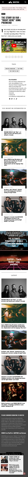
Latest (3, 13)
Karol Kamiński (13, 79)
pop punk (20, 68)
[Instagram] (14, 99)
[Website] (16, 99)
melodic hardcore (10, 68)
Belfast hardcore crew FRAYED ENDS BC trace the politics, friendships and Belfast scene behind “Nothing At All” (13, 404)
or (13, 433)
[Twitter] (12, 57)
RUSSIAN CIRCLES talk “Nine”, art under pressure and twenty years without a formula (12, 133)
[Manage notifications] (24, 473)
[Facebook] (6, 57)
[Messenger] (9, 57)
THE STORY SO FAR (9, 29)
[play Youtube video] (14, 46)
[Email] (22, 57)
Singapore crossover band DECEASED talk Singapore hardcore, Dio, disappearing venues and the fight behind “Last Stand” (13, 219)
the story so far (14, 71)
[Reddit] (19, 57)
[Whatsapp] (15, 57)
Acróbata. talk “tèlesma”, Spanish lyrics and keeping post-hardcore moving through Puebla (13, 191)
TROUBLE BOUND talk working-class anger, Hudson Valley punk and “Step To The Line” (15, 458)
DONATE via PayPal (6, 433)
